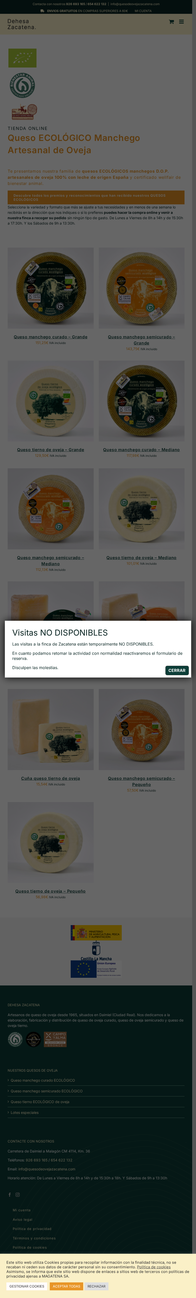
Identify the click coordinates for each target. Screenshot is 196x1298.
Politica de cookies (154, 1267)
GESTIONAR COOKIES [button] (26, 1286)
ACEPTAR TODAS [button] (66, 1286)
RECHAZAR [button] (96, 1286)
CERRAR (177, 670)
